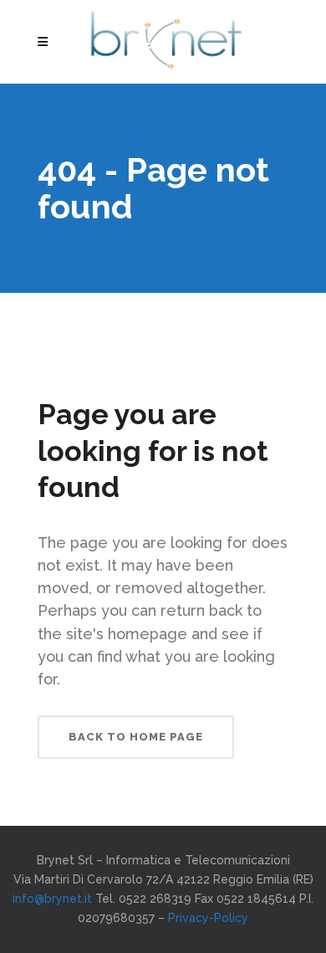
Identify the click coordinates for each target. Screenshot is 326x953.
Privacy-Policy (208, 918)
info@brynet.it (52, 898)
